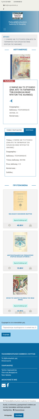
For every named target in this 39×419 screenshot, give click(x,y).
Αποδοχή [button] (18, 415)
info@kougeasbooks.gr (11, 5)
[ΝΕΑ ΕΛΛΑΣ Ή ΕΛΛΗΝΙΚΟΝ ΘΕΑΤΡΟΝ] (20, 201)
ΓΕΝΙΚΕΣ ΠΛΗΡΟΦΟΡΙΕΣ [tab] (14, 130)
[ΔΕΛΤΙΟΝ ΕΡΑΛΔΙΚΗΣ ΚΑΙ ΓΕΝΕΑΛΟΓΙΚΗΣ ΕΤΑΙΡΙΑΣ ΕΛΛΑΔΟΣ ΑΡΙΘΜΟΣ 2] (20, 242)
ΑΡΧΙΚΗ (6, 37)
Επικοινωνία (6, 361)
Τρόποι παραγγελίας (9, 370)
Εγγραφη (6, 335)
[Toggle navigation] (5, 29)
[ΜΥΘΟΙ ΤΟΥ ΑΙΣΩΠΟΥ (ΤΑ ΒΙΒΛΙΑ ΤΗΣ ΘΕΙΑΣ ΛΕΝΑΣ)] (20, 285)
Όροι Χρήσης (6, 375)
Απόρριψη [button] (8, 415)
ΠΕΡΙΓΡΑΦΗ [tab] (29, 130)
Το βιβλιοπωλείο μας (10, 358)
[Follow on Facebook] (8, 385)
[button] (5, 252)
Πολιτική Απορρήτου (9, 372)
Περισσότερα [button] (19, 410)
